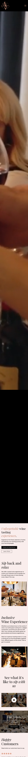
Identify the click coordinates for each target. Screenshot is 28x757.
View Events (14, 726)
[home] (5, 6)
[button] (25, 5)
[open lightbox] (14, 700)
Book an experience (9, 547)
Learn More (6, 551)
